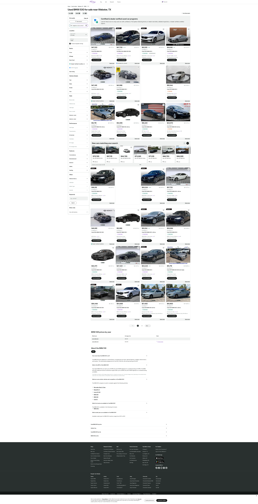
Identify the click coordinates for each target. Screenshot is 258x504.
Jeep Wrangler (133, 478)
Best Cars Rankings (108, 456)
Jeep (131, 476)
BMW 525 (96, 397)
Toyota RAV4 (93, 478)
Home (69, 6)
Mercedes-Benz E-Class (99, 387)
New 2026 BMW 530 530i (97, 158)
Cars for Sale (74, 6)
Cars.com (139, 499)
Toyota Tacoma (94, 483)
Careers (129, 493)
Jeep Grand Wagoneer (134, 485)
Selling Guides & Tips (121, 456)
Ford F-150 (119, 483)
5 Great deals (160, 341)
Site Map (131, 462)
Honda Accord (107, 483)
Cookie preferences (149, 500)
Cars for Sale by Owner (95, 456)
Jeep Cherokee (133, 487)
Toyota (92, 476)
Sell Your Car (119, 449)
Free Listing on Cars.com (122, 453)
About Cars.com (105, 493)
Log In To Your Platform (160, 451)
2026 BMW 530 (95, 341)
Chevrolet (145, 476)
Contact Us (112, 493)
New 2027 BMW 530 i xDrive (140, 158)
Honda (105, 476)
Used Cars (93, 449)
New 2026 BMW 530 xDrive (112, 158)
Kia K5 (157, 485)
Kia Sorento (158, 481)
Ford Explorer (119, 487)
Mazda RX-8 (97, 389)
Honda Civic (106, 481)
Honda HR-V (106, 487)
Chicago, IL (145, 449)
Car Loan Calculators (134, 449)
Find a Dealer (93, 458)
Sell (106, 2)
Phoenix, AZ (145, 456)
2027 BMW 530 (95, 338)
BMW (85, 6)
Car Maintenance (133, 460)
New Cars (93, 451)
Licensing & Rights (136, 493)
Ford (118, 476)
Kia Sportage (158, 478)
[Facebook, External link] (159, 468)
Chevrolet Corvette (147, 478)
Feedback (154, 493)
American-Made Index (108, 460)
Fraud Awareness (146, 493)
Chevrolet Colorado (147, 487)
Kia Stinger (158, 483)
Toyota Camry (93, 485)
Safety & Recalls (107, 458)
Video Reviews (107, 462)
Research (112, 2)
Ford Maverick (120, 478)
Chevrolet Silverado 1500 (148, 481)
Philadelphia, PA (146, 460)
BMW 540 (96, 394)
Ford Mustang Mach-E (121, 485)
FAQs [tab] (93, 351)
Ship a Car (132, 453)
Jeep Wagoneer (133, 483)
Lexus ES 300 (97, 392)
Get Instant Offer (120, 451)
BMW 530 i (96, 408)
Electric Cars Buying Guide (96, 464)
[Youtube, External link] (161, 468)
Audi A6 (96, 399)
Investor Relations (120, 493)
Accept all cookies (162, 500)
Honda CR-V (106, 478)
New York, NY (145, 462)
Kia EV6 (157, 487)
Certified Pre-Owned (95, 453)
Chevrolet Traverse (147, 483)
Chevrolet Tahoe (146, 485)
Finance (119, 2)
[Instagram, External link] (164, 468)
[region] (129, 499)
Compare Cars (107, 453)
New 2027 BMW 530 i (153, 158)
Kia (156, 476)
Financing (93, 466)
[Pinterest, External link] (166, 468)
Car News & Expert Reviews (109, 451)
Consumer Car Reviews (108, 449)
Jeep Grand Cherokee (134, 481)
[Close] (256, 495)
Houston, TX (145, 451)
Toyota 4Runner (94, 487)
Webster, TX (80, 6)
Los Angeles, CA (146, 453)
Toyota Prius (93, 481)
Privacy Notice (105, 499)
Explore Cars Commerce (161, 449)
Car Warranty (132, 456)
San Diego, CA (145, 464)
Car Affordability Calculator (135, 451)
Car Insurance (132, 458)
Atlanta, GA (145, 458)
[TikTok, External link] (156, 468)
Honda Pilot (106, 485)
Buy (101, 2)
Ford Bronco (119, 481)
